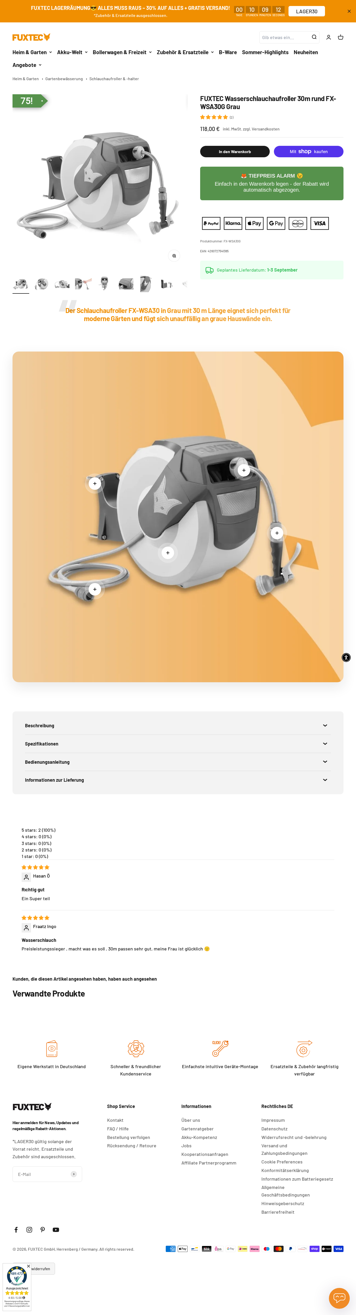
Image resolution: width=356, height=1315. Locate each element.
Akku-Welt (69, 51)
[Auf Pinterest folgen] (42, 1229)
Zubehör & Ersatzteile (182, 51)
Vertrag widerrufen (33, 1268)
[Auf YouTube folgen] (55, 1229)
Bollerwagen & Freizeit (119, 51)
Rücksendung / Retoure (131, 1145)
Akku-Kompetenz (199, 1137)
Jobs (186, 1145)
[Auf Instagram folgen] (29, 1229)
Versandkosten (266, 128)
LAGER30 (306, 11)
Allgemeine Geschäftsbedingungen (285, 1191)
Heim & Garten (30, 51)
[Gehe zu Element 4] (83, 284)
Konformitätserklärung (285, 1170)
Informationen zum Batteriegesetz (297, 1179)
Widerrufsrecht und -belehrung (294, 1137)
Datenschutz (274, 1128)
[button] (214, 117)
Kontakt (115, 1120)
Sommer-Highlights (265, 51)
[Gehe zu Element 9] (187, 284)
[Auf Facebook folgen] (16, 1229)
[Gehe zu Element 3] (62, 284)
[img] (35, 867)
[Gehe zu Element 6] (125, 284)
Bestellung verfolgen (128, 1137)
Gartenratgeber (197, 1128)
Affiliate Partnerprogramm (208, 1163)
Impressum (273, 1120)
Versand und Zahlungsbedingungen (284, 1149)
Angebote (24, 64)
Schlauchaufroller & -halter (114, 78)
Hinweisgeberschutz (282, 1203)
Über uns (190, 1120)
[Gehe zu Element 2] (41, 284)
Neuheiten (306, 51)
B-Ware (228, 51)
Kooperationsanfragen (204, 1154)
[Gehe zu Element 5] (104, 284)
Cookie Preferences (282, 1161)
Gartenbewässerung (64, 78)
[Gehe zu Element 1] (21, 284)
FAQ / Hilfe (118, 1128)
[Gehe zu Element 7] (146, 284)
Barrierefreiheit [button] (277, 1212)
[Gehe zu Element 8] (166, 284)
